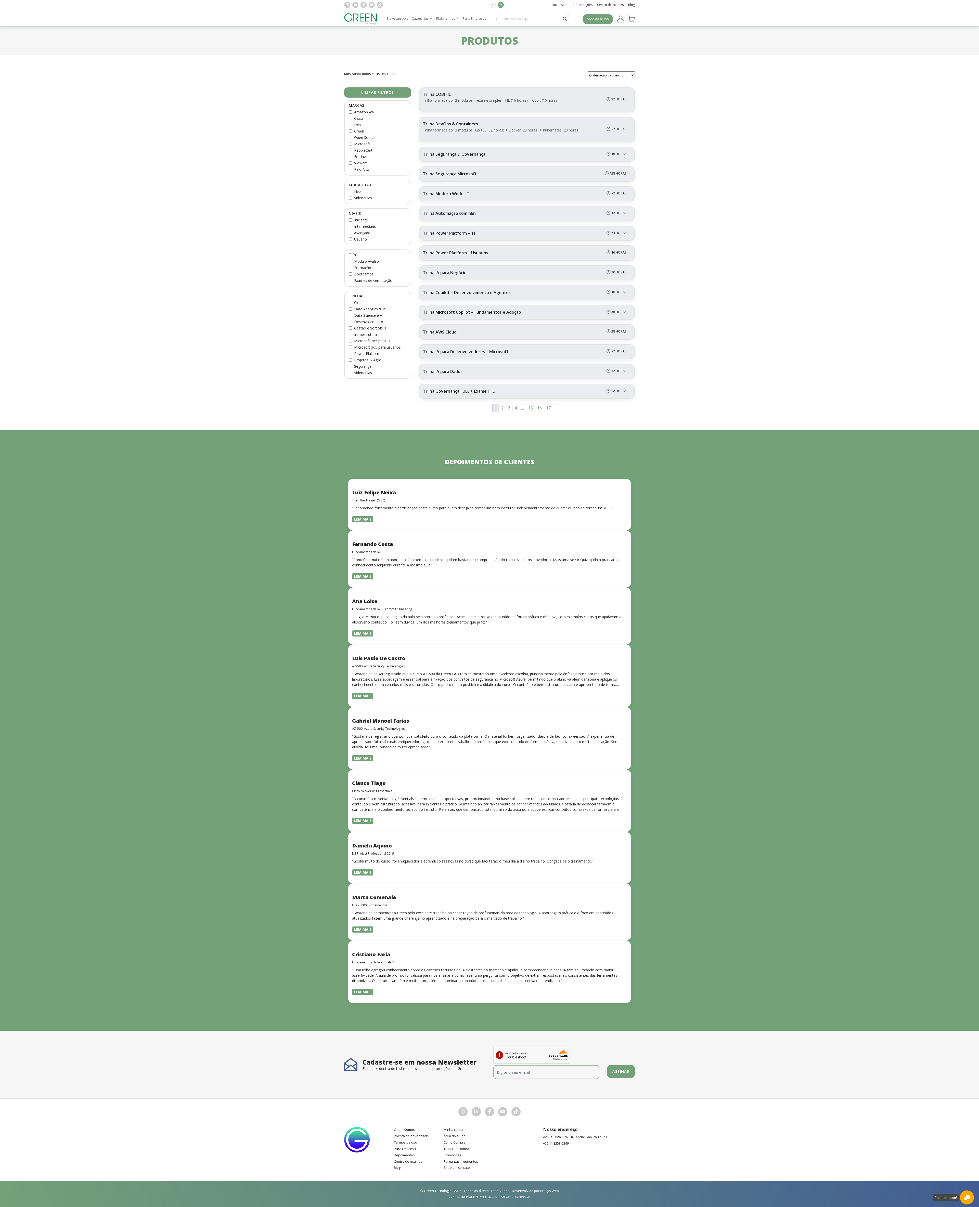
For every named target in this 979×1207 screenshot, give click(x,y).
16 (539, 408)
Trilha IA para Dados (442, 371)
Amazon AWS (365, 112)
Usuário (360, 239)
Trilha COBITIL (437, 94)
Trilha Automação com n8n (449, 213)
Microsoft (362, 143)
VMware (361, 163)
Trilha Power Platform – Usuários (455, 253)
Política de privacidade (411, 1136)
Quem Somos (561, 5)
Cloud (359, 302)
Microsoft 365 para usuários (377, 347)
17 (548, 408)
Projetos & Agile (367, 359)
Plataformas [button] (445, 18)
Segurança (362, 366)
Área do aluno (598, 19)
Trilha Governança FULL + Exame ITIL (459, 391)
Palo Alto (361, 169)
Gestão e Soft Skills (370, 328)
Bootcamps (363, 274)
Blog (631, 5)
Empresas (474, 18)
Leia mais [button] (362, 519)
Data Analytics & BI (370, 309)
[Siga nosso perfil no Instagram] (347, 5)
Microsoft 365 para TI (372, 340)
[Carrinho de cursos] (631, 19)
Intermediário (365, 226)
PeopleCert (363, 150)
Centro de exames (610, 5)
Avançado (362, 232)
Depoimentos (404, 1155)
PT (501, 5)
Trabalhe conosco (457, 1148)
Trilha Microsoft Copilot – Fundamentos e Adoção (472, 312)
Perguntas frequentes (461, 1161)
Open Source (365, 137)
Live (357, 191)
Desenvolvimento (368, 321)
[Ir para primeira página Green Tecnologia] (360, 19)
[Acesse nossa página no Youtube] (372, 5)
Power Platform (367, 353)
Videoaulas (363, 197)
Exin (357, 124)
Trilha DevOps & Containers (450, 124)
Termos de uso (405, 1142)
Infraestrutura (365, 334)
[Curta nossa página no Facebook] (363, 5)
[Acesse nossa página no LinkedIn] (355, 5)
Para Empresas (406, 1148)
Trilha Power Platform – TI (449, 233)
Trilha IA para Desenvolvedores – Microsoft (466, 351)
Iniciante (361, 220)
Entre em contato (457, 1167)
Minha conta (453, 1129)
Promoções (584, 5)
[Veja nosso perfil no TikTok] (380, 5)
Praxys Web (549, 1190)
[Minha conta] (620, 19)
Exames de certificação (373, 280)
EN (493, 5)
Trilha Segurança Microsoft (450, 174)
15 (530, 408)
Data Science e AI (368, 315)
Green (359, 131)
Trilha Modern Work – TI (447, 193)
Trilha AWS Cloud (440, 332)
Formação (362, 267)
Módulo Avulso (366, 261)
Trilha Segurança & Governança (454, 154)
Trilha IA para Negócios (446, 272)
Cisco (358, 118)
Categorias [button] (420, 18)
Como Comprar (455, 1142)
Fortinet (360, 156)
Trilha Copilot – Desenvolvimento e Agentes (467, 292)
